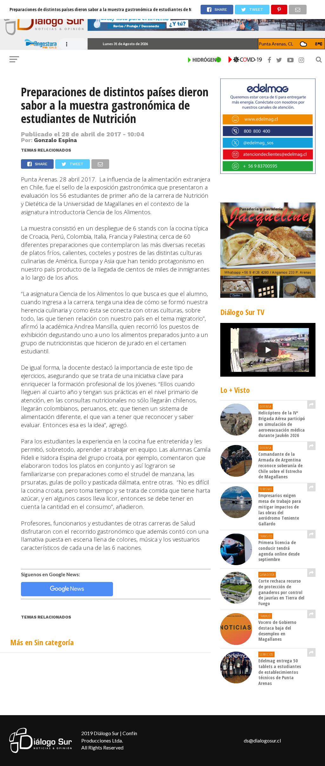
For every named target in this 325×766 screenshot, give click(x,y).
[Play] (268, 350)
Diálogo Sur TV (242, 312)
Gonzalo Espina (55, 140)
